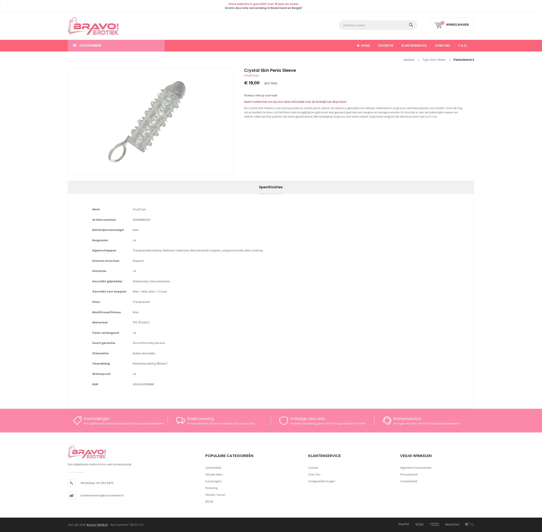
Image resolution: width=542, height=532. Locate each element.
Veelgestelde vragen (321, 481)
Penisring (211, 488)
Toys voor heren (433, 60)
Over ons (442, 45)
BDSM (209, 501)
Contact (313, 468)
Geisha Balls (213, 468)
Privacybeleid (409, 474)
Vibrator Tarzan (215, 495)
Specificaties (271, 187)
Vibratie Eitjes (214, 474)
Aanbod (409, 60)
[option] (150, 121)
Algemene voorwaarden (415, 468)
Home (365, 45)
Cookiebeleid (408, 481)
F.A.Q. (462, 45)
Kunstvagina (213, 481)
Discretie (385, 45)
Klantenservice (414, 45)
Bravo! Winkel (97, 525)
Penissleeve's (464, 60)
